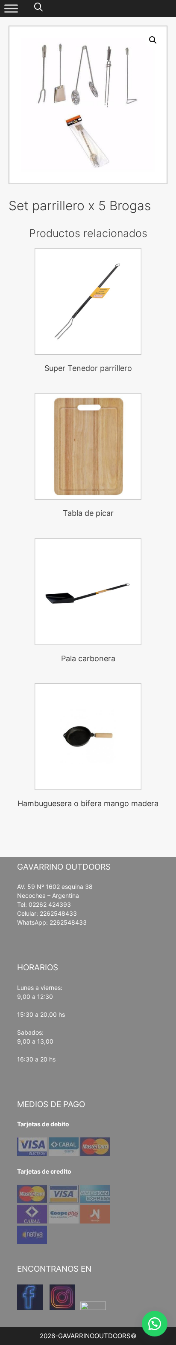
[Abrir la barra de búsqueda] (38, 7)
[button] (153, 40)
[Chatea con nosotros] (154, 1323)
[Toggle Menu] (11, 8)
